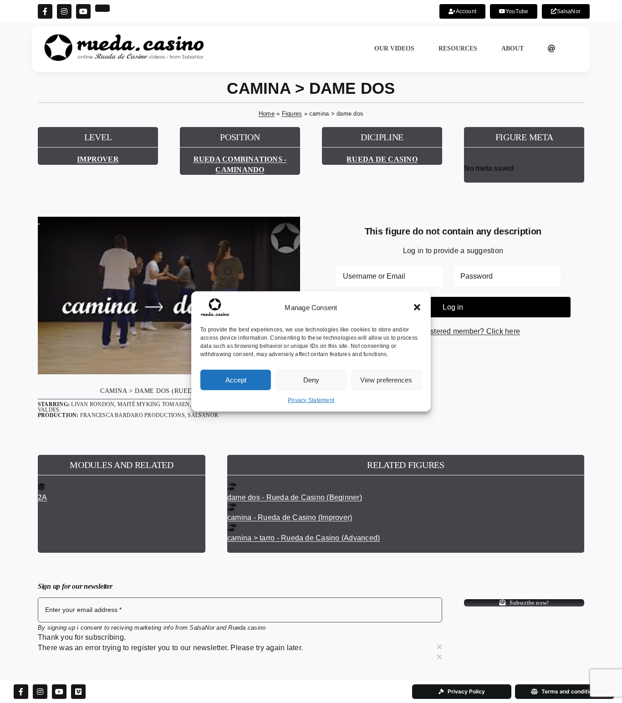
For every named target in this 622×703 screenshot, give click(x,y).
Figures (292, 113)
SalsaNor (203, 415)
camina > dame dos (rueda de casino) (169, 390)
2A (42, 497)
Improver (98, 159)
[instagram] (64, 11)
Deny (311, 379)
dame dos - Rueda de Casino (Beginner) (294, 497)
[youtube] (83, 11)
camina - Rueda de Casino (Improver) (289, 517)
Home (267, 113)
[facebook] (45, 11)
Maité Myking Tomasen (153, 404)
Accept (235, 379)
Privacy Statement (311, 400)
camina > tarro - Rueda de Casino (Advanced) (303, 538)
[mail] (102, 8)
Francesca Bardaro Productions (132, 415)
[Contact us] (552, 49)
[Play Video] (39, 224)
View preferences (386, 379)
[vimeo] (78, 691)
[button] (417, 307)
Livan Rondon (92, 404)
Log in (453, 307)
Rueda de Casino (382, 159)
